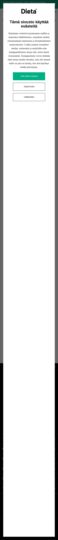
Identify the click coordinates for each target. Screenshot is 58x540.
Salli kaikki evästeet (29, 76)
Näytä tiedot (29, 86)
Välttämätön (29, 97)
